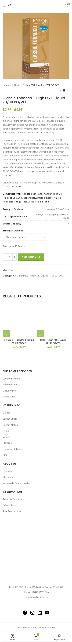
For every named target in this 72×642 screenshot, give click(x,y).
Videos (6, 436)
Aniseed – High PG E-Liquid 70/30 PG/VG (19, 341)
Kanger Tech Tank (32, 193)
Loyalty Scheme (11, 378)
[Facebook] (25, 612)
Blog (5, 454)
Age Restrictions (12, 511)
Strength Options (13, 230)
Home (6, 85)
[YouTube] (47, 612)
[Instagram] (32, 612)
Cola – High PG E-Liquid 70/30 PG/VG (53, 341)
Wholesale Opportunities (16, 483)
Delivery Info (10, 390)
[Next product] (67, 90)
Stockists (8, 476)
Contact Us (9, 396)
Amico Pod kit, (45, 197)
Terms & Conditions (13, 499)
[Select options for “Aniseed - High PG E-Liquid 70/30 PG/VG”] (6, 333)
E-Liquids (17, 85)
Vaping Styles (10, 418)
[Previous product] (60, 90)
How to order (10, 384)
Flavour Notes (10, 424)
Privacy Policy (10, 505)
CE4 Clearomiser (25, 197)
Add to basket (31, 257)
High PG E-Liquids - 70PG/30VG (42, 85)
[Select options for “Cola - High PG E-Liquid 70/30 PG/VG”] (40, 333)
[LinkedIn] (39, 612)
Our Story (8, 470)
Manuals (7, 442)
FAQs (6, 430)
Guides (6, 412)
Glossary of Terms (13, 448)
